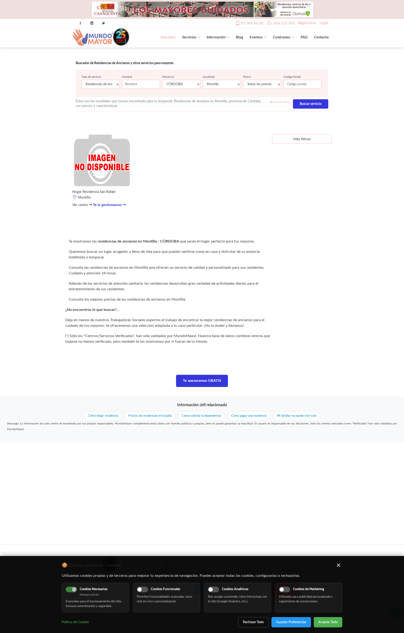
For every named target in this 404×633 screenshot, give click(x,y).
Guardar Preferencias (291, 622)
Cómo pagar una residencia (249, 415)
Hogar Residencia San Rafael (93, 192)
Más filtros (302, 139)
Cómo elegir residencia (103, 415)
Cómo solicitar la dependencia (201, 415)
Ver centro (80, 205)
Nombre (127, 76)
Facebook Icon (80, 23)
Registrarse (307, 23)
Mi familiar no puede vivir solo (296, 415)
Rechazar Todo (253, 622)
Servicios (189, 37)
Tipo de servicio (91, 76)
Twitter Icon (103, 23)
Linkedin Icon (91, 23)
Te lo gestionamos (108, 205)
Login (324, 23)
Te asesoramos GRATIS (202, 381)
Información (216, 37)
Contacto (321, 37)
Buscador (168, 37)
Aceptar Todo (328, 622)
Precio (247, 76)
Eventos (256, 37)
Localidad (209, 76)
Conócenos (281, 37)
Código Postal (292, 76)
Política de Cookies (75, 622)
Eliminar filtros (281, 102)
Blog (239, 37)
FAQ (304, 37)
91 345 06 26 (252, 23)
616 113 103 (284, 23)
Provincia (168, 76)
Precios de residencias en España (150, 415)
